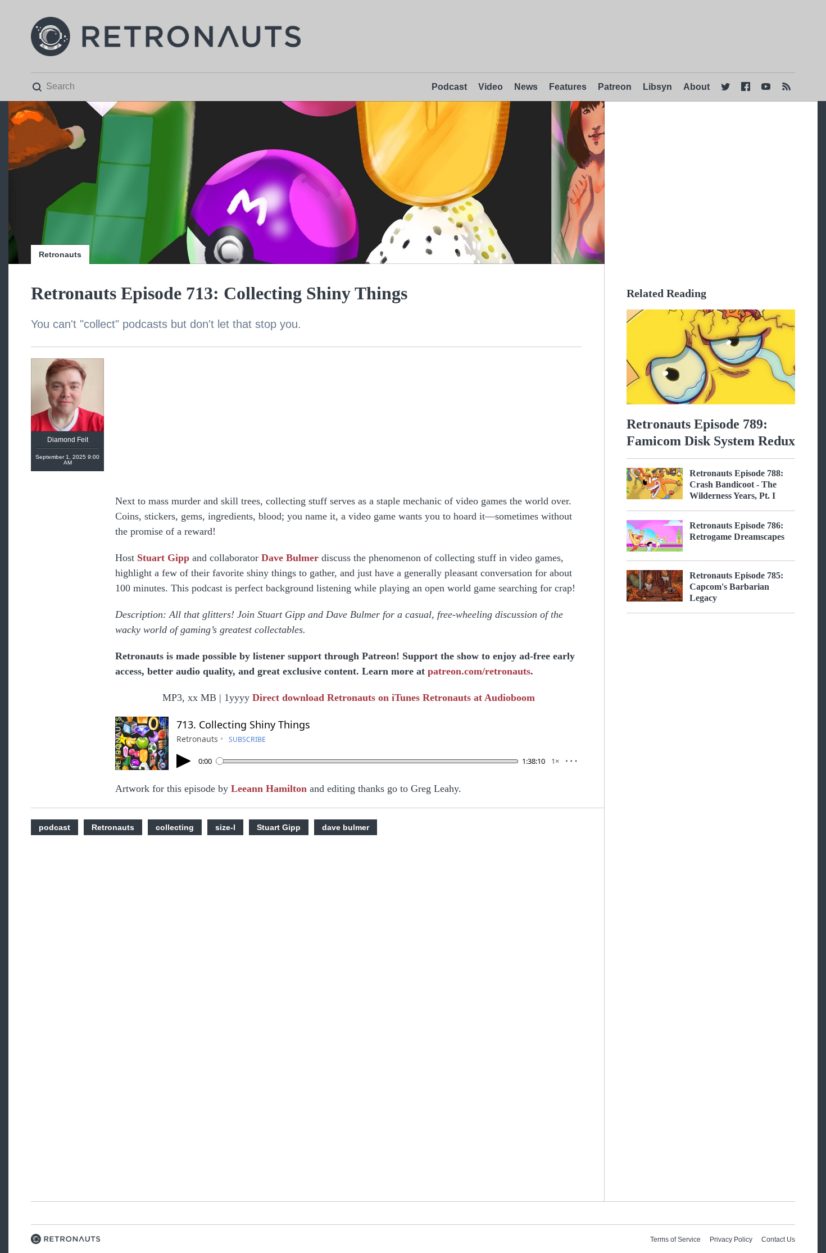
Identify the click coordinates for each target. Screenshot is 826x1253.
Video (490, 87)
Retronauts (60, 254)
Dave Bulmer (290, 557)
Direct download (289, 697)
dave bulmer (345, 827)
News (526, 87)
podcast (54, 827)
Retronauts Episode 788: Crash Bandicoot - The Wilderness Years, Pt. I (736, 484)
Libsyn (657, 87)
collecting (175, 827)
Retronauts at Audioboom (479, 697)
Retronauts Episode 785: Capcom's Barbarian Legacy (736, 587)
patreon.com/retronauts (479, 671)
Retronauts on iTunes (375, 697)
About (696, 87)
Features (568, 87)
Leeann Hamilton (269, 788)
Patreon (615, 87)
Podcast (449, 87)
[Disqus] (348, 1030)
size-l (225, 827)
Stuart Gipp (163, 557)
